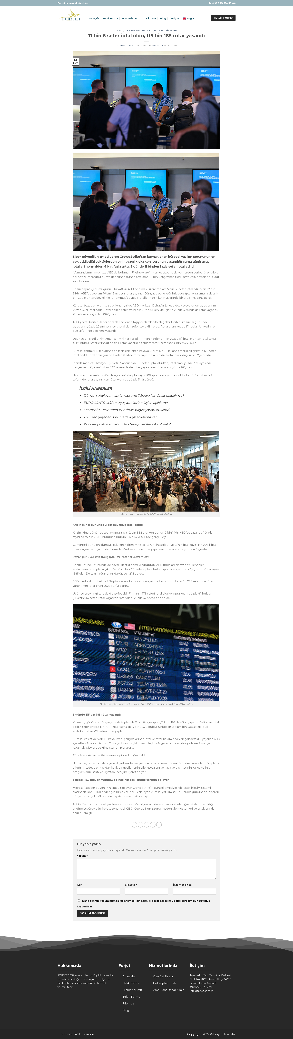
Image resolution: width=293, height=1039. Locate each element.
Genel (119, 30)
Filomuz (151, 18)
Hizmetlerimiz (131, 18)
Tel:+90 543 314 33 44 (222, 3)
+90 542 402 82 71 (201, 987)
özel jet (147, 30)
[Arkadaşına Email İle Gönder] (146, 825)
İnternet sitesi (182, 884)
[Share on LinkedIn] (159, 825)
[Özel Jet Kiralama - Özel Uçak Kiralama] (69, 16)
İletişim (174, 18)
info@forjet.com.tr (201, 990)
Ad (79, 884)
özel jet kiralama (166, 30)
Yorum (82, 855)
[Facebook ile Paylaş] (134, 825)
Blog (163, 18)
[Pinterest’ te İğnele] (152, 825)
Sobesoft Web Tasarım (77, 1034)
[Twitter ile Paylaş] (140, 825)
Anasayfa (93, 18)
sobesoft (157, 46)
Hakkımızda (110, 18)
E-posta (131, 884)
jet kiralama (132, 30)
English (191, 18)
